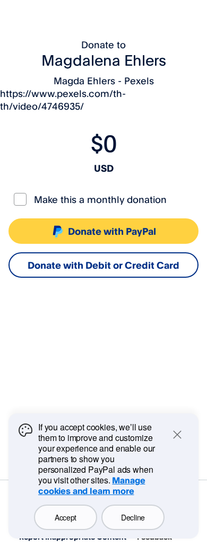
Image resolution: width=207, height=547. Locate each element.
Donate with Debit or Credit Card (103, 265)
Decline (133, 517)
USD (104, 168)
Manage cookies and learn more (91, 485)
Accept (65, 517)
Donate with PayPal (112, 231)
